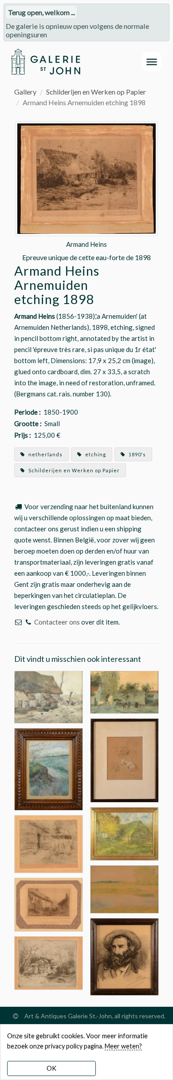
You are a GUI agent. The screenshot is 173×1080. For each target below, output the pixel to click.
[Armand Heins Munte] (49, 843)
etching (95, 454)
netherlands (45, 454)
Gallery (25, 91)
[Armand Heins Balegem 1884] (49, 961)
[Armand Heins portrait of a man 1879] (124, 955)
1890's (136, 454)
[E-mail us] (18, 622)
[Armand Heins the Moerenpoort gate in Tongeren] (124, 691)
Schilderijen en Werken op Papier (96, 91)
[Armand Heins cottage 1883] (49, 696)
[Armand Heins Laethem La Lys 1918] (124, 888)
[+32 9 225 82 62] (28, 622)
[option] (86, 192)
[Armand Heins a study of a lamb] (124, 759)
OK (51, 1068)
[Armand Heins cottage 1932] (124, 832)
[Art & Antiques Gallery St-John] (45, 61)
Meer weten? (123, 1046)
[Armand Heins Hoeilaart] (49, 903)
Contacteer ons (57, 622)
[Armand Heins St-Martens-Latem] (49, 768)
